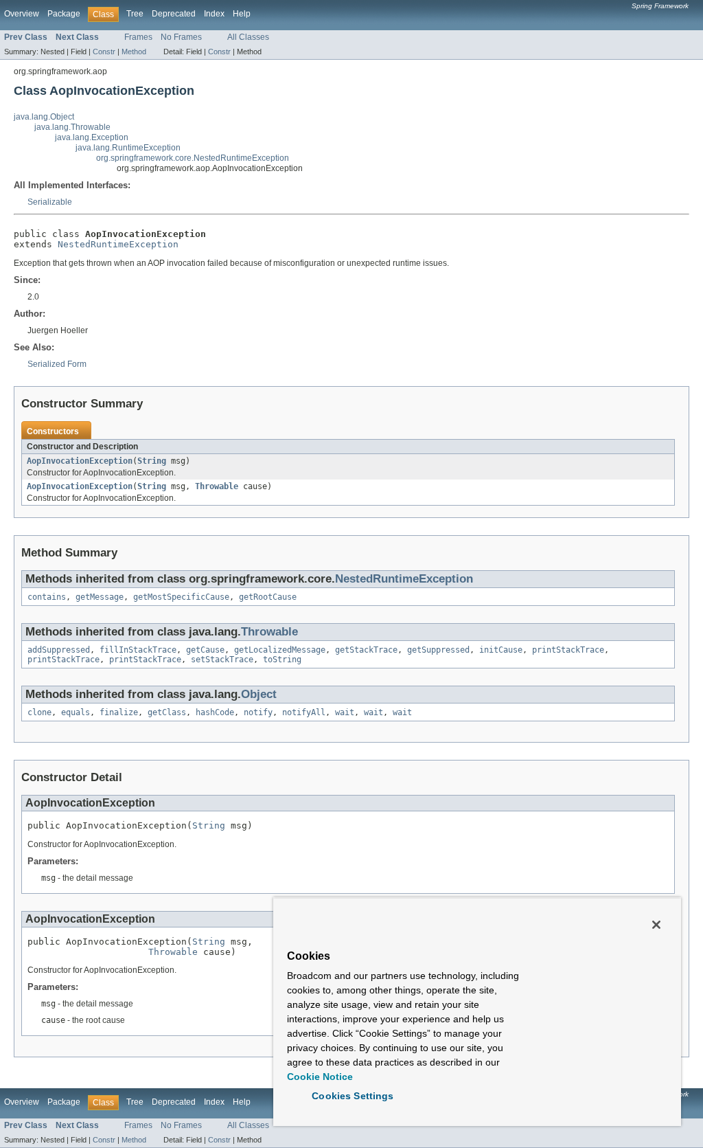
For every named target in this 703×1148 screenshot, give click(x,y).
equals (75, 712)
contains (46, 597)
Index (214, 14)
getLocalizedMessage (279, 650)
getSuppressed (438, 650)
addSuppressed (58, 650)
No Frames (181, 37)
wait (344, 712)
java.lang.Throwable (72, 127)
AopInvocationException (79, 461)
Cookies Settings (352, 1095)
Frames (138, 37)
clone (39, 712)
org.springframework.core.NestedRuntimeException (192, 158)
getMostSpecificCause (181, 597)
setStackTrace (222, 659)
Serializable (49, 202)
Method (134, 51)
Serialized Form (57, 364)
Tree (134, 14)
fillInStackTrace (138, 650)
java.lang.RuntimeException (128, 148)
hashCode (215, 712)
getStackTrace (366, 650)
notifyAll (303, 712)
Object (259, 694)
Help (242, 14)
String (151, 461)
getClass (167, 712)
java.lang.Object (44, 117)
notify (258, 712)
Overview (21, 14)
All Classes (248, 37)
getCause (205, 650)
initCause (500, 650)
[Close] (656, 925)
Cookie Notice (320, 1076)
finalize (119, 712)
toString (282, 659)
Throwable (216, 486)
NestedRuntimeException (118, 244)
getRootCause (268, 597)
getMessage (100, 597)
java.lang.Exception (91, 137)
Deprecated (174, 14)
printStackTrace (568, 650)
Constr (104, 51)
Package (63, 14)
